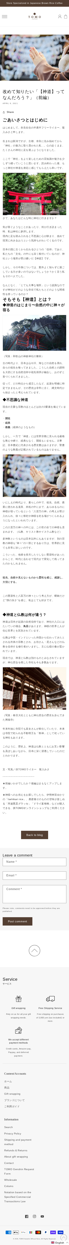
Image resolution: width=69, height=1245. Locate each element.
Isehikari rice (15, 799)
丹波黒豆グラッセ (18, 803)
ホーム (8, 1081)
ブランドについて (14, 1100)
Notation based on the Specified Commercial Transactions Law (17, 1197)
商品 (6, 1087)
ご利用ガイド (12, 1106)
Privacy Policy (12, 1133)
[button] (4, 17)
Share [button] (10, 112)
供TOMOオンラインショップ (30, 808)
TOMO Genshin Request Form (19, 1171)
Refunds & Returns (15, 1150)
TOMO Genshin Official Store (29, 1239)
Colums (8, 1186)
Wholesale (10, 1179)
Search (8, 1127)
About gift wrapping (16, 1156)
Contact (9, 1163)
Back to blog (34, 834)
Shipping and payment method (17, 1142)
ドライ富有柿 (41, 803)
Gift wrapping (12, 1093)
